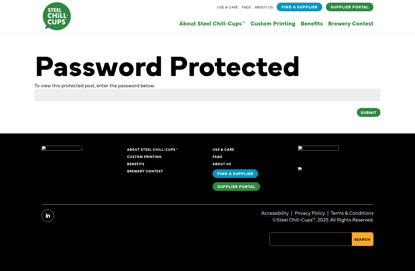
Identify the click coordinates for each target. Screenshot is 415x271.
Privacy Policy (310, 212)
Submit (369, 112)
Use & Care (227, 7)
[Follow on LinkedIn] (48, 215)
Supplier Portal (350, 6)
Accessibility (275, 212)
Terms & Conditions (352, 212)
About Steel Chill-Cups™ (212, 24)
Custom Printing (272, 24)
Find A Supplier (299, 6)
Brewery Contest (350, 24)
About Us (264, 7)
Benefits (312, 24)
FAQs (246, 7)
